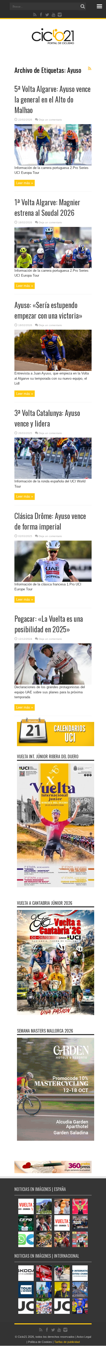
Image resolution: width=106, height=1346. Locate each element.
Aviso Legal (84, 1336)
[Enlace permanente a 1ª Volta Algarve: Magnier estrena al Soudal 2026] (53, 267)
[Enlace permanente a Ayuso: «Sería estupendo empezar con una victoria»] (53, 370)
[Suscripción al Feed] (89, 68)
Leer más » (24, 183)
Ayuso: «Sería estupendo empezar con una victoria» (48, 310)
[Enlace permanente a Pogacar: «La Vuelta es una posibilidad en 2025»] (53, 683)
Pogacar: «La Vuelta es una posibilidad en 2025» (48, 623)
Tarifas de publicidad (67, 1341)
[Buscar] (82, 6)
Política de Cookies (40, 1341)
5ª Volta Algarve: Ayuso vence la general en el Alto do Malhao (52, 99)
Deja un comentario (50, 119)
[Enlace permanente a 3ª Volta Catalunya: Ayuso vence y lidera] (53, 478)
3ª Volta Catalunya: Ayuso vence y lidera (47, 418)
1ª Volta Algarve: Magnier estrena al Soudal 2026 (47, 207)
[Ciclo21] (53, 42)
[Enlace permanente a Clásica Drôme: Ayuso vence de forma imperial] (53, 581)
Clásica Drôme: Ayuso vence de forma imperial (50, 521)
